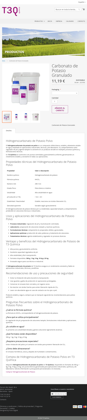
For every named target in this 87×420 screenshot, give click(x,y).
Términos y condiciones (8, 406)
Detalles (9, 131)
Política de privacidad (26, 406)
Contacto (3, 399)
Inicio (3, 61)
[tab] (8, 130)
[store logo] (11, 11)
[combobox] (68, 9)
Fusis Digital (13, 410)
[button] (82, 2)
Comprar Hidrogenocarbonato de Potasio (20, 372)
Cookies (12, 408)
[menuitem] (39, 21)
